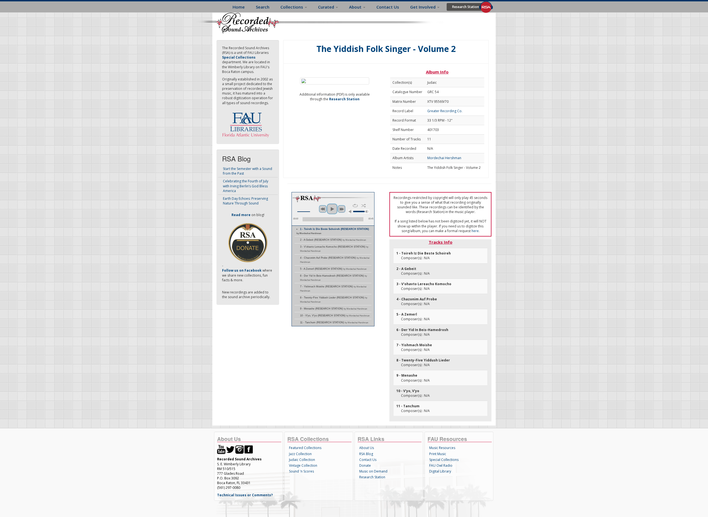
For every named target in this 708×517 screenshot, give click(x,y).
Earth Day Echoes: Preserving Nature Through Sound (245, 201)
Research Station (465, 6)
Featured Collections (305, 447)
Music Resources (442, 447)
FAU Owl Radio (440, 465)
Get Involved (423, 7)
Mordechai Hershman (444, 158)
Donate (365, 465)
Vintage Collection (303, 465)
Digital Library (440, 471)
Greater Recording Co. (444, 111)
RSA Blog (366, 454)
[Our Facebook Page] (248, 449)
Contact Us (387, 7)
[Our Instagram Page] (239, 449)
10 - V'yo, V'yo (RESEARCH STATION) (334, 315)
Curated (326, 7)
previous (323, 209)
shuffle (363, 205)
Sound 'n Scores (301, 471)
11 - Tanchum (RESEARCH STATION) (334, 322)
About (356, 7)
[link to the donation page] (248, 242)
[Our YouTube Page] (221, 449)
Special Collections (444, 459)
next (341, 209)
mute (350, 211)
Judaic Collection (302, 459)
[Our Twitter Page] (230, 449)
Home (239, 7)
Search (262, 7)
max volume (366, 211)
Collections (292, 7)
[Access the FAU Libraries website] (247, 122)
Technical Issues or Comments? (245, 495)
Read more (241, 214)
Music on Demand (373, 471)
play (332, 208)
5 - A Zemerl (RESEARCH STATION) (333, 268)
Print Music (437, 454)
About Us (366, 447)
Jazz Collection (300, 454)
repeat (355, 205)
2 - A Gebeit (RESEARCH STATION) (333, 239)
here (475, 231)
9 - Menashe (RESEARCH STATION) (333, 308)
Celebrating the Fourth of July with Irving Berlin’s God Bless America (245, 186)
